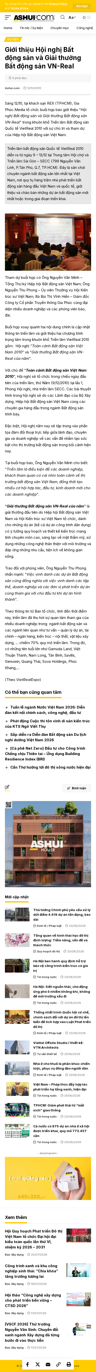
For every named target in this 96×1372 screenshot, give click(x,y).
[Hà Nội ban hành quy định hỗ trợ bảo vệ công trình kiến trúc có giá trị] (17, 966)
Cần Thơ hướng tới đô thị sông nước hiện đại (50, 767)
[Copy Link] (58, 1364)
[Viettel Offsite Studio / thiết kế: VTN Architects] (17, 1047)
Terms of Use (19, 8)
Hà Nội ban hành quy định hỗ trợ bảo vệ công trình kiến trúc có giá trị (60, 966)
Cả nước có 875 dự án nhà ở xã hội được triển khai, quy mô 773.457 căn (61, 1131)
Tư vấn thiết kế (47, 1054)
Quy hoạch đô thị (48, 951)
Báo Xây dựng (14, 1254)
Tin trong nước (47, 977)
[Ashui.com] (34, 17)
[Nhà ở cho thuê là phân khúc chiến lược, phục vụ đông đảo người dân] (17, 1068)
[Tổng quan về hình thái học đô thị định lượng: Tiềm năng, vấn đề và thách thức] (17, 940)
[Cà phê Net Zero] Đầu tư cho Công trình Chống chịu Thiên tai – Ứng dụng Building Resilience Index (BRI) (45, 753)
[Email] (48, 1364)
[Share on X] (37, 1364)
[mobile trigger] (9, 17)
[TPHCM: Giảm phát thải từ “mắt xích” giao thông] (17, 1110)
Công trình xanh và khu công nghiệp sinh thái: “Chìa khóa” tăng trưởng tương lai (31, 1271)
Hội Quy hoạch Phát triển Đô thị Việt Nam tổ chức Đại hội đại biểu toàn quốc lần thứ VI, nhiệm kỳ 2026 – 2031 (33, 1239)
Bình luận (79, 788)
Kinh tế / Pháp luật (49, 926)
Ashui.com (12, 88)
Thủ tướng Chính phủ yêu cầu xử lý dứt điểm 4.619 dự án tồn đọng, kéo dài (62, 914)
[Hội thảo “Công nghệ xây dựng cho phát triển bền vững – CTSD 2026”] (78, 1299)
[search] (62, 17)
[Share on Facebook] (27, 1364)
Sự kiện (13, 39)
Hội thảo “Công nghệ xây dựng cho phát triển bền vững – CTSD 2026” (33, 1300)
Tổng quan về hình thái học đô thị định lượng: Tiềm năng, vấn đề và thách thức (60, 940)
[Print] (69, 1364)
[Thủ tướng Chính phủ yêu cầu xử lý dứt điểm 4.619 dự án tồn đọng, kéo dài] (17, 914)
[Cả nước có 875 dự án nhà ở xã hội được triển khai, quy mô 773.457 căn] (17, 1131)
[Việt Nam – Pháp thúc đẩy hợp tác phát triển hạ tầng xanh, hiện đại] (17, 1089)
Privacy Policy (58, 3)
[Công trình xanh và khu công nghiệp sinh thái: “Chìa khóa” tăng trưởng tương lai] (78, 1270)
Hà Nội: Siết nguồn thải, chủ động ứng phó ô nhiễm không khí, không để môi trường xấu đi (61, 991)
